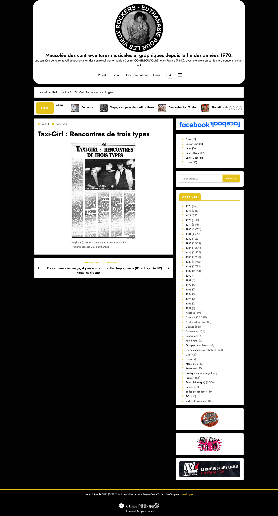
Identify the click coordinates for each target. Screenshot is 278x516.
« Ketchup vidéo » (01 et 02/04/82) (134, 268)
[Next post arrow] (169, 268)
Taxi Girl (45, 123)
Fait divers (191, 340)
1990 (188, 276)
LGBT (188, 354)
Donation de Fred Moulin (205, 107)
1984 (188, 248)
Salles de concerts (195, 391)
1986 (188, 257)
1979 (188, 225)
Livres (189, 359)
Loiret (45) (191, 162)
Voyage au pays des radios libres (109, 107)
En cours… (66, 107)
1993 (188, 289)
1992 (188, 285)
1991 (188, 280)
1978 (188, 220)
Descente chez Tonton (160, 107)
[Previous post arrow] (39, 268)
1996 (188, 303)
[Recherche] (170, 75)
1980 (188, 229)
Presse (189, 378)
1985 (188, 252)
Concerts (190, 317)
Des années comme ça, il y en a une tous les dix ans (73, 270)
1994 (188, 294)
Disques (190, 327)
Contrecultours (193, 322)
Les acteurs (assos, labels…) (201, 350)
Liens (156, 75)
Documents (192, 331)
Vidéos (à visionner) (196, 401)
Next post (112, 262)
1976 (188, 211)
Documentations (137, 75)
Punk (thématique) (195, 382)
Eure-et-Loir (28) (194, 144)
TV (187, 396)
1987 (188, 262)
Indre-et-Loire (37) (195, 153)
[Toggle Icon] (179, 75)
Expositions (192, 336)
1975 (188, 206)
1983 (188, 243)
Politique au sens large (198, 373)
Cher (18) (191, 139)
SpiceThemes (146, 511)
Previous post (92, 262)
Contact (116, 75)
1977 (188, 215)
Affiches (190, 313)
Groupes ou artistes (196, 345)
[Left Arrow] (232, 108)
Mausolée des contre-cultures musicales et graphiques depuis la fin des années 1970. (139, 55)
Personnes (191, 368)
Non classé (192, 364)
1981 (188, 234)
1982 (188, 239)
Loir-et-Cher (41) (194, 158)
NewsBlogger (187, 494)
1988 (188, 266)
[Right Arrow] (238, 108)
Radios (189, 387)
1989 (188, 271)
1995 (188, 299)
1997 (188, 308)
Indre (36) (191, 148)
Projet (102, 75)
